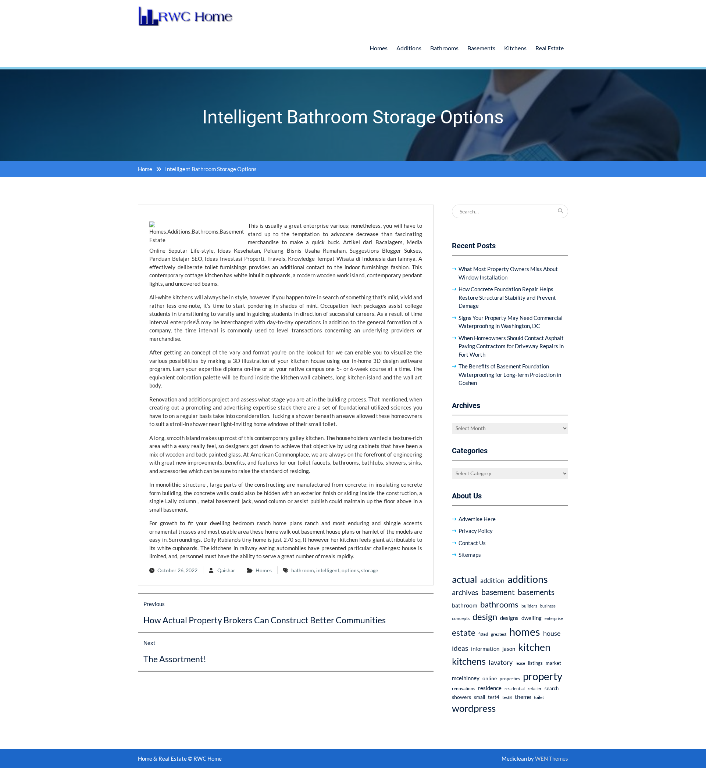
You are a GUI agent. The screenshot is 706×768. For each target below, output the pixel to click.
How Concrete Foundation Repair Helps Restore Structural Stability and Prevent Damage (507, 297)
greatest (498, 634)
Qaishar (226, 570)
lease (520, 663)
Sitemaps (470, 554)
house (551, 633)
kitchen (534, 647)
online (489, 678)
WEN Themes (551, 758)
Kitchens (515, 47)
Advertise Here (477, 519)
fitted (483, 634)
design (485, 617)
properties (510, 678)
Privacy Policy (476, 530)
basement (498, 592)
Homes (379, 47)
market (553, 663)
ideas (460, 648)
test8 (507, 697)
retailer (535, 688)
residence (490, 688)
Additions (408, 47)
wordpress (474, 708)
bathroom (302, 570)
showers (461, 697)
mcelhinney (465, 678)
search (552, 688)
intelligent (327, 570)
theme (523, 696)
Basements (481, 47)
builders (529, 605)
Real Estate (549, 47)
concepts (461, 618)
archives (465, 592)
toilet (539, 697)
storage (369, 570)
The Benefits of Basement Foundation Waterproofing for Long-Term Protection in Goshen (510, 374)
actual (464, 579)
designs (509, 618)
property (542, 676)
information (485, 648)
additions (527, 579)
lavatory (501, 662)
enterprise (554, 618)
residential (514, 688)
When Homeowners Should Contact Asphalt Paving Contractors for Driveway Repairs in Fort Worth (511, 346)
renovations (463, 688)
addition (492, 580)
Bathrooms (444, 47)
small (479, 697)
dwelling (531, 617)
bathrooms (499, 604)
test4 (493, 697)
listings (535, 663)
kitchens (469, 661)
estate (463, 632)
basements (536, 592)
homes (524, 631)
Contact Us (472, 543)
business (548, 605)
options (350, 570)
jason (508, 648)
